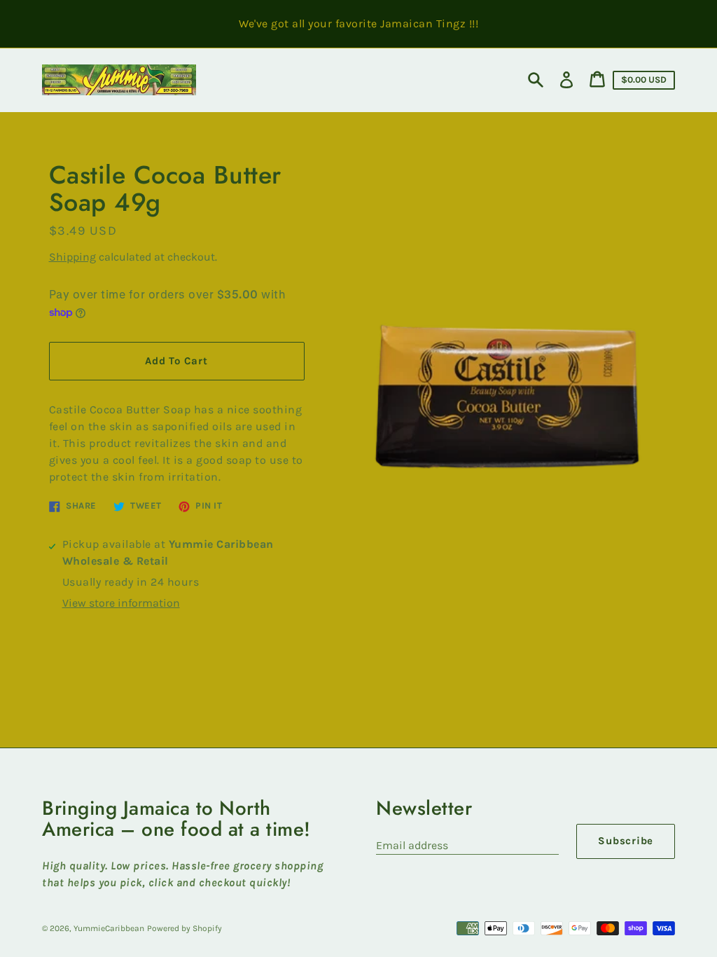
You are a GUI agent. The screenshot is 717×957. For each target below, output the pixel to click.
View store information (121, 603)
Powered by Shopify (184, 928)
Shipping (72, 256)
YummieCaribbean (109, 928)
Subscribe (625, 840)
